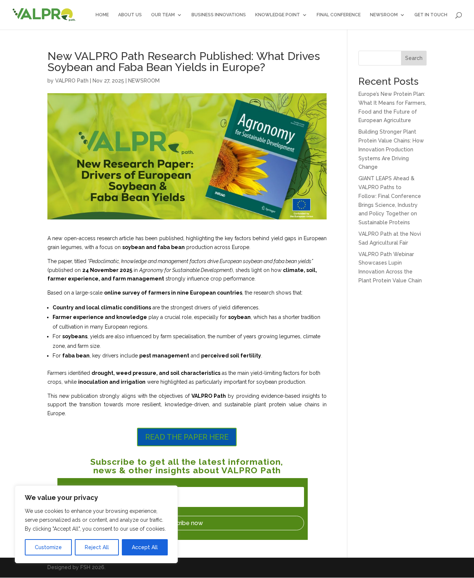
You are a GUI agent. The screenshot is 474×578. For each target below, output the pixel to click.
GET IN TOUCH (430, 14)
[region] (96, 524)
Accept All (145, 547)
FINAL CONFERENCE (339, 14)
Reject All (97, 547)
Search (414, 58)
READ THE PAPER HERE (186, 437)
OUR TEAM (163, 14)
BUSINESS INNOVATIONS (218, 14)
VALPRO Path (72, 81)
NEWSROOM (384, 14)
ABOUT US (130, 14)
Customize (48, 547)
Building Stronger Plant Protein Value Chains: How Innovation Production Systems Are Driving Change (391, 149)
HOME (102, 14)
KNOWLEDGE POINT (277, 14)
